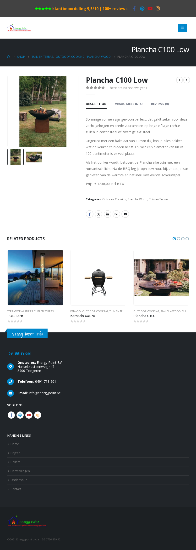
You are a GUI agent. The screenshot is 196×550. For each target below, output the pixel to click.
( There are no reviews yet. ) (127, 88)
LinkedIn (107, 214)
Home (15, 444)
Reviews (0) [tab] (160, 104)
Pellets (15, 462)
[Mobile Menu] (182, 28)
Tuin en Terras (159, 199)
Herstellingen (20, 471)
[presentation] (13, 111)
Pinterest (20, 415)
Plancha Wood (137, 199)
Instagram (37, 415)
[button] (174, 239)
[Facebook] (134, 8)
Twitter (98, 214)
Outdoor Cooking (114, 199)
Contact (16, 489)
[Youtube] (150, 8)
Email (125, 214)
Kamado (12, 311)
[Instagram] (158, 8)
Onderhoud (19, 480)
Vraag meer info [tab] (129, 104)
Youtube (29, 415)
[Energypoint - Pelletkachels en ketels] (19, 27)
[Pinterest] (142, 8)
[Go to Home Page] (9, 57)
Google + (116, 214)
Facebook (89, 214)
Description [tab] (96, 104)
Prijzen (16, 453)
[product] (35, 277)
